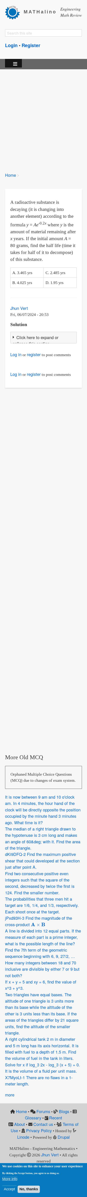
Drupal (64, 1137)
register (34, 354)
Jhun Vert (19, 308)
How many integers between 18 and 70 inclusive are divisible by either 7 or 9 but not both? (42, 969)
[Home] (14, 12)
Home (10, 175)
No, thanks (28, 1189)
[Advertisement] (43, 118)
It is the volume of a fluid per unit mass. (41, 1071)
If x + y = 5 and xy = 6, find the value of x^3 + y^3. (40, 985)
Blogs (64, 1111)
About (19, 1124)
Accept (9, 1189)
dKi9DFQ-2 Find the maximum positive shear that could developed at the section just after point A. (42, 860)
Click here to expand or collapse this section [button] (35, 340)
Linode (23, 1137)
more (9, 1095)
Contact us (43, 1124)
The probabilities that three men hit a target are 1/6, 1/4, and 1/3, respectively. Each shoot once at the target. (42, 905)
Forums (43, 1111)
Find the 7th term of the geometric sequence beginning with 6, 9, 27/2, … (40, 953)
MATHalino (40, 11)
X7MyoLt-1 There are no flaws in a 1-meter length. (39, 1080)
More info (9, 1179)
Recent (55, 1118)
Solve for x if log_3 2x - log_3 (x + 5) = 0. (42, 1065)
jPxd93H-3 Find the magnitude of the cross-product (38, 921)
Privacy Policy (39, 1130)
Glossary (33, 1118)
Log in (15, 354)
